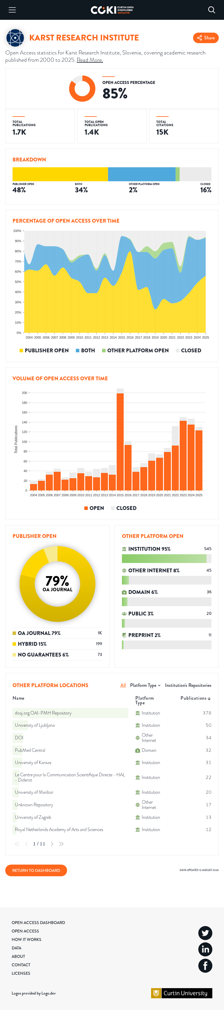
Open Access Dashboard (38, 922)
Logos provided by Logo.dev (34, 993)
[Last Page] (61, 844)
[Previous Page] (26, 844)
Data (16, 948)
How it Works (26, 939)
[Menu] (12, 10)
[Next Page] (52, 844)
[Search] (212, 10)
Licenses (21, 973)
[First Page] (17, 844)
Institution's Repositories (188, 685)
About (18, 956)
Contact (21, 965)
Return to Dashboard (36, 870)
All (123, 685)
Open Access (25, 931)
